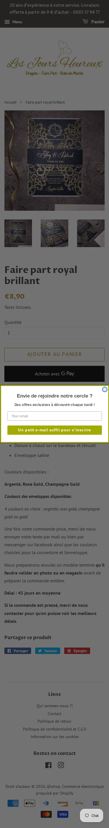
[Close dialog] (104, 389)
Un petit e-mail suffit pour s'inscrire (54, 430)
